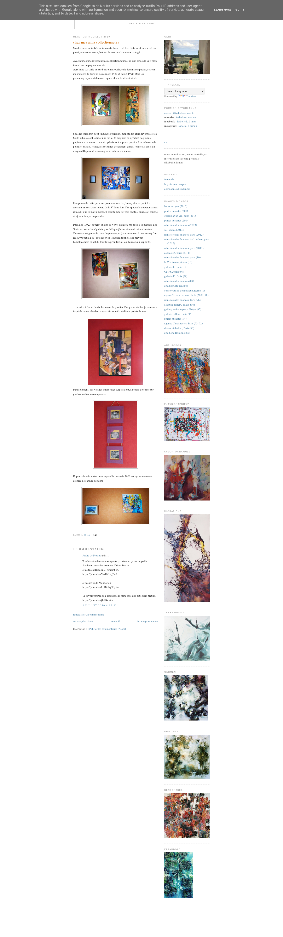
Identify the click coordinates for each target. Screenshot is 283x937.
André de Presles (91, 555)
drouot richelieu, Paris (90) (179, 328)
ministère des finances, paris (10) (182, 257)
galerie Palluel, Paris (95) (178, 314)
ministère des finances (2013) (180, 225)
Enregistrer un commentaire (88, 614)
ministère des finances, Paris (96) (182, 300)
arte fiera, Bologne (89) (177, 333)
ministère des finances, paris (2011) (183, 248)
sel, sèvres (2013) (174, 230)
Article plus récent (83, 621)
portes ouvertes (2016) (176, 211)
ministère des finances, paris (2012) (183, 234)
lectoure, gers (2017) (175, 206)
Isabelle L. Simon (186, 121)
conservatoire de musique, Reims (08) (185, 290)
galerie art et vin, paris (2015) (180, 216)
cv (165, 142)
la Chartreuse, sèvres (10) (178, 262)
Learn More (222, 9)
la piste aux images (175, 184)
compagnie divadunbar (177, 189)
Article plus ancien (147, 621)
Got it (240, 9)
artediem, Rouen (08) (176, 286)
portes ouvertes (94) (175, 318)
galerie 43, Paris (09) (175, 276)
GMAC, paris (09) (174, 271)
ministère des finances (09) (179, 281)
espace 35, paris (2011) (177, 253)
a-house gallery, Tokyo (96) (179, 304)
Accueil (115, 621)
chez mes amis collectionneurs (96, 42)
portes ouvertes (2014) (176, 220)
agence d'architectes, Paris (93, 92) (183, 323)
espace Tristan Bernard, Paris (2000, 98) (186, 295)
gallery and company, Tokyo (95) (182, 309)
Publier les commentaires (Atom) (107, 629)
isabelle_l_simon (187, 126)
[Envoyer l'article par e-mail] (94, 535)
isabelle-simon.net (186, 117)
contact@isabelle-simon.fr (179, 113)
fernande (169, 179)
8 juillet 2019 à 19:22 (99, 605)
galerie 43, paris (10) (175, 267)
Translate (191, 96)
